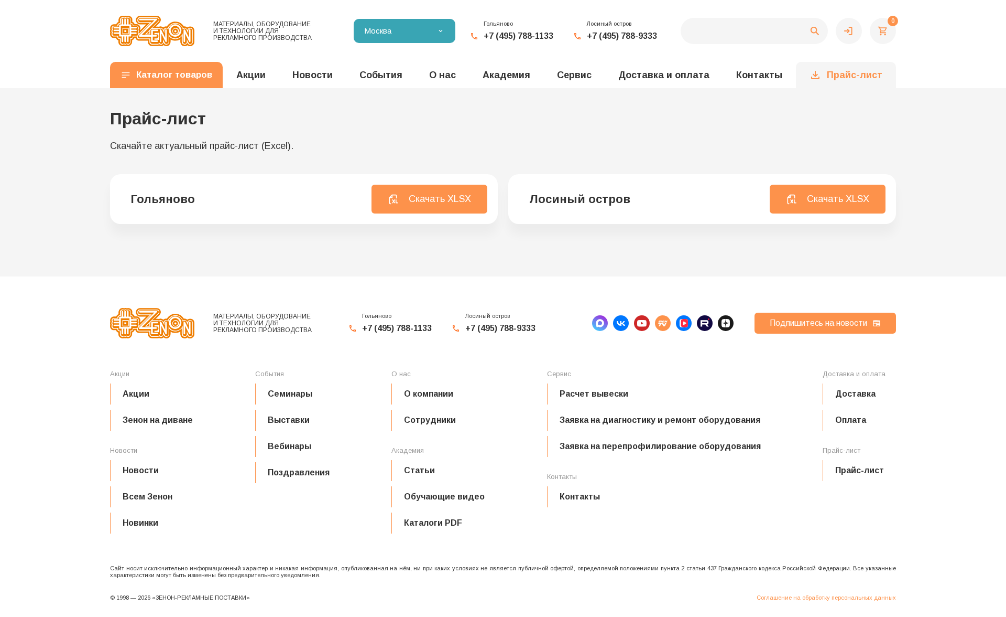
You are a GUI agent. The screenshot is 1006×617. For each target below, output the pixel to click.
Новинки (140, 522)
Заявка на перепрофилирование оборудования (660, 446)
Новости (141, 470)
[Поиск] (754, 31)
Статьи (419, 470)
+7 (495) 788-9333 (622, 35)
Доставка (855, 393)
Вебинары (289, 446)
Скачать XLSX (440, 199)
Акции (136, 393)
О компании (428, 393)
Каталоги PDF (433, 522)
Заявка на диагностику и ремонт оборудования (660, 420)
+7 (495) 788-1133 (518, 35)
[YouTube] (642, 323)
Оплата (850, 420)
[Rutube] (705, 323)
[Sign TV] (663, 323)
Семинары (290, 393)
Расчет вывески (594, 393)
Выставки (289, 420)
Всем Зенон (147, 496)
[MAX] (600, 323)
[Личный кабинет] (849, 31)
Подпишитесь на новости (818, 322)
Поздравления (299, 472)
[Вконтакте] (621, 323)
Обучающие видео (444, 496)
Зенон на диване (158, 420)
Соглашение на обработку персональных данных (826, 597)
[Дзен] (726, 323)
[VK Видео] (684, 323)
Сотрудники (430, 420)
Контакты (759, 75)
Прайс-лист (854, 75)
